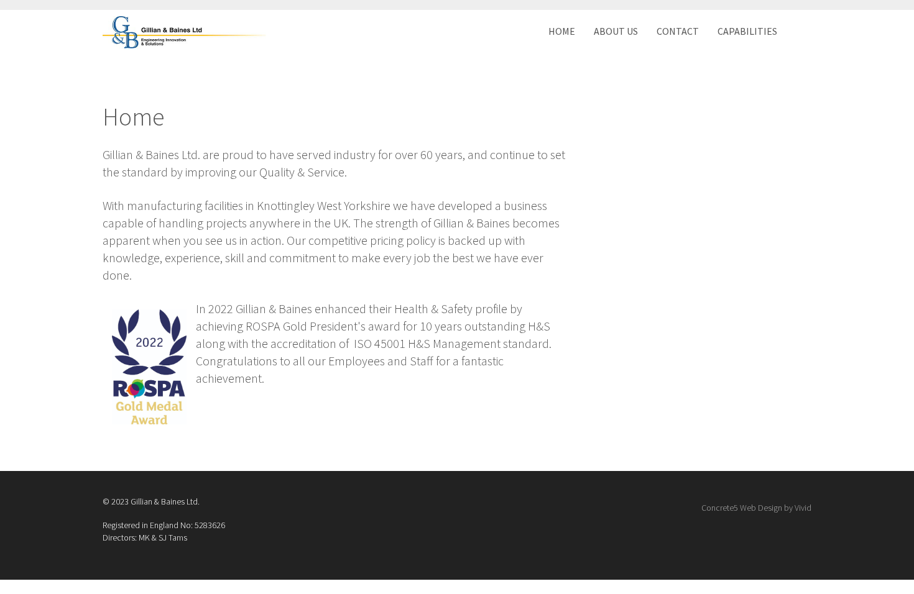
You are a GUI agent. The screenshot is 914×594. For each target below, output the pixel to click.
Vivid (803, 507)
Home (561, 31)
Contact (678, 31)
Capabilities (747, 31)
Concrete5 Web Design (741, 507)
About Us (616, 31)
